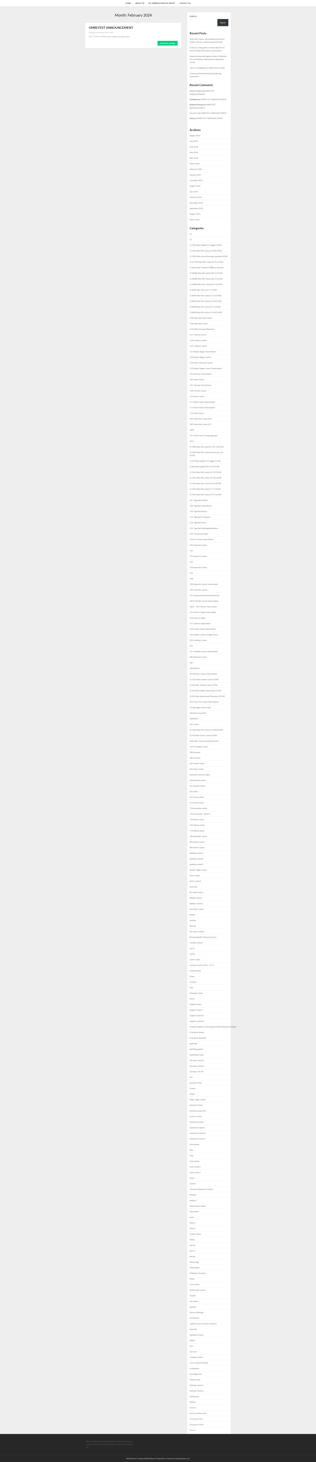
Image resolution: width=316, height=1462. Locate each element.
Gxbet (192, 1094)
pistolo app (194, 1262)
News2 (192, 1228)
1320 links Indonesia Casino (201, 363)
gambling (193, 1043)
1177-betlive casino (198, 335)
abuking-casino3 (196, 853)
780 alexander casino (198, 836)
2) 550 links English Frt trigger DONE (205, 461)
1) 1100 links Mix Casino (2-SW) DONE (206, 251)
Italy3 (192, 1178)
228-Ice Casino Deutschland (201, 539)
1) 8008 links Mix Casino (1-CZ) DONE (205, 295)
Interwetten (194, 1144)
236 (191, 573)
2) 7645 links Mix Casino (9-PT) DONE (205, 494)
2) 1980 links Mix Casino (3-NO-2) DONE (207, 447)
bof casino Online (197, 931)
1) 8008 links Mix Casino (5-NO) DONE (206, 312)
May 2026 (194, 152)
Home (128, 3)
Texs (191, 1346)
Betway (193, 926)
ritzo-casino (195, 1284)
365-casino (194, 724)
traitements (194, 1368)
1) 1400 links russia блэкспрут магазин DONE (208, 256)
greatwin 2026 (196, 1083)
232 (191, 550)
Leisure (193, 1183)
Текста (192, 1430)
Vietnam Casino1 (197, 1385)
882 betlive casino (197, 842)
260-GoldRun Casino (198, 640)
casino (192, 954)
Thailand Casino (196, 1357)
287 (191, 663)
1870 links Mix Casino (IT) (200, 424)
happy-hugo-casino (198, 1099)
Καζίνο (193, 1407)
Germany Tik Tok (196, 1071)
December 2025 (196, 180)
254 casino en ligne (197, 618)
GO (191, 1077)
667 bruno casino (197, 797)
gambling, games (196, 1049)
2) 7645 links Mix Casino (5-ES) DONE (205, 483)
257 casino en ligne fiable (200, 623)
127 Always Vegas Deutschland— (203, 351)
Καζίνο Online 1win (198, 1413)
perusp (192, 1256)
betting (193, 920)
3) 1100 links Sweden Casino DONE (204, 679)
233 (191, 562)
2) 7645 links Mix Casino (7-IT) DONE (205, 489)
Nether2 (193, 1200)
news (192, 1217)
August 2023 (195, 214)
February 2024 (196, 197)
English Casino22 (197, 1021)
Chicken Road (195, 971)
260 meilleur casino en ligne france (204, 635)
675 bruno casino (197, 803)
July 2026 (194, 141)
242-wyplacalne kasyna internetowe (204, 595)
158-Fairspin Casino (198, 391)
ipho (191, 1150)
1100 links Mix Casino (199, 323)
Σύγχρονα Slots (197, 1424)
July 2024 (194, 191)
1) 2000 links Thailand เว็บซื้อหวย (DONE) (207, 267)
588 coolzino (195, 752)
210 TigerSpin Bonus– (199, 511)
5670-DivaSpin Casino (199, 747)
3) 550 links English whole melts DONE (205, 690)
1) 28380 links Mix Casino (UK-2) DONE (206, 279)
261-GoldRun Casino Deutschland (204, 651)
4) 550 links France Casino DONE (203, 735)
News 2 (193, 1223)
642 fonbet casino (197, 763)
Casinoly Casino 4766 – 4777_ (202, 965)
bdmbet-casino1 (196, 903)
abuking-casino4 (196, 859)
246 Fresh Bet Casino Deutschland (204, 601)
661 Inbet (194, 791)
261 (191, 646)
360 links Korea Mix (198, 713)
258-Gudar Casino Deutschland (203, 629)
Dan (191, 987)
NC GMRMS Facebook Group (161, 3)
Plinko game (195, 1267)
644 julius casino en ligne (200, 775)
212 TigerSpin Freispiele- (200, 517)
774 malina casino (197, 831)
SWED (192, 1340)
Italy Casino (194, 1161)
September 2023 (196, 208)
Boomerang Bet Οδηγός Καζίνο (203, 937)
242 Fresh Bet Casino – (199, 590)
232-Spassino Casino (198, 556)
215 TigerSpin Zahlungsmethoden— (204, 528)
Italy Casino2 (195, 1172)
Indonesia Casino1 (197, 1127)
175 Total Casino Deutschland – (203, 407)
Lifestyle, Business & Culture (201, 1189)
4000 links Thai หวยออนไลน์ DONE (204, 741)
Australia (193, 887)
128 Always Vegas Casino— (201, 357)
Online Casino (195, 1234)
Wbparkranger (196, 91)
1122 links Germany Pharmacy (202, 329)
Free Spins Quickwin (198, 1038)
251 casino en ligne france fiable (203, 612)
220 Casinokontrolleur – (200, 534)
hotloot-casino (196, 1116)
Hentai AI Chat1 (196, 1105)
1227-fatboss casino (198, 346)
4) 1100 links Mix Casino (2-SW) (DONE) (206, 730)
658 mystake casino (198, 780)
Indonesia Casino (197, 1122)
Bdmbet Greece (196, 898)
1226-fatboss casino (198, 340)
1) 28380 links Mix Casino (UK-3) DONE (206, 284)
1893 (192, 430)
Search (193, 16)
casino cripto (195, 959)
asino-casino (195, 875)
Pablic (192, 1239)
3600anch (194, 718)
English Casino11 (197, 1015)
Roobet (193, 1295)
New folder (194, 1211)
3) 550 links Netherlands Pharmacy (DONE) (207, 696)
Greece (193, 1088)
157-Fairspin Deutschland (200, 385)
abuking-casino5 (196, 864)
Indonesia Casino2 (197, 1139)
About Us (139, 3)
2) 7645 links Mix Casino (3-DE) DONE (206, 478)
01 (191, 234)
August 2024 (195, 186)
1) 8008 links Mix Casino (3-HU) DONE (206, 301)
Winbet (193, 1402)
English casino (195, 1004)
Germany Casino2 (197, 1066)
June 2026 (194, 147)
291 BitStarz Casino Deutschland (203, 674)
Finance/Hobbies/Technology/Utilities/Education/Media (213, 1027)
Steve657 (194, 113)
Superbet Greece (196, 1335)
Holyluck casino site (198, 1111)
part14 (192, 1245)
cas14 (192, 948)
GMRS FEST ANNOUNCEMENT (111, 27)
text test (193, 1352)
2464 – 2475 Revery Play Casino (203, 607)
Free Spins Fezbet (197, 1032)
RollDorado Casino (197, 1290)
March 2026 (195, 163)
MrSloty (193, 1195)
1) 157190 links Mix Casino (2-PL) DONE (206, 262)
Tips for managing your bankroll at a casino (207, 68)
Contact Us (185, 3)
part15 (192, 1251)
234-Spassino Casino (198, 567)
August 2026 (195, 135)
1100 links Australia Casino (201, 318)
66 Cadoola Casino (197, 786)
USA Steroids (195, 1380)
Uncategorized (196, 1374)
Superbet (193, 1329)
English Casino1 (196, 1010)
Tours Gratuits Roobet (199, 1363)
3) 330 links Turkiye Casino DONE (203, 685)
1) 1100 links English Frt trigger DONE (206, 245)
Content (193, 982)
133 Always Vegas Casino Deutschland (205, 368)
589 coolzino (195, 758)
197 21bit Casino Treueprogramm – (204, 435)
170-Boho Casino (197, 396)
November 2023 (196, 203)
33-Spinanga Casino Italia (200, 707)
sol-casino (194, 1301)
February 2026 (196, 169)
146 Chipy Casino (197, 379)
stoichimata (194, 1318)
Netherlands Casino (198, 1206)
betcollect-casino (197, 909)
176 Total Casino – (197, 413)
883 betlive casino (197, 847)
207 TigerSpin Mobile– (199, 500)
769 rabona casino (197, 825)
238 (191, 578)
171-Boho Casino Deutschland (202, 402)
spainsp (193, 1307)
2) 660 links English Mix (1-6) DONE (204, 466)
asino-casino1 (195, 881)
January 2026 (195, 175)
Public (192, 1279)
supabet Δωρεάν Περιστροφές (203, 1324)
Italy (191, 1155)
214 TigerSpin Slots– (198, 522)
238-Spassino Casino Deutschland (204, 584)
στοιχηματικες (196, 1419)
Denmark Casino (196, 993)
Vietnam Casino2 (197, 1391)
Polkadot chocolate (198, 1273)
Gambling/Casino (197, 1055)
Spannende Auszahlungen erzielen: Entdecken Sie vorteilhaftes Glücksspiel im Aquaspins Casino (208, 59)
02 (191, 239)
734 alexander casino (198, 808)
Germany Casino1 (197, 1060)
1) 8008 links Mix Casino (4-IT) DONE (205, 307)
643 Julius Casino (197, 769)
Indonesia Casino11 (198, 1133)
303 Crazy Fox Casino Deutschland (204, 702)
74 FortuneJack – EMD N (200, 814)
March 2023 (195, 220)
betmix (192, 915)
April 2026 (194, 158)
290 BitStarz (195, 668)
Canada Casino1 (196, 943)
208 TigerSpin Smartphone (201, 506)
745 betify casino (197, 819)
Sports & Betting (196, 1312)
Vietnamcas (194, 1396)
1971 (192, 441)
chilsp (192, 976)
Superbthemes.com (182, 1458)
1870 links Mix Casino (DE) (201, 419)
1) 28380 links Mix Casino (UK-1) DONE (206, 273)
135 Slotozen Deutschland (200, 374)
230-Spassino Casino (198, 545)
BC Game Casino (196, 892)
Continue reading (167, 43)
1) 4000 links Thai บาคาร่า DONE (203, 290)
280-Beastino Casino (198, 657)
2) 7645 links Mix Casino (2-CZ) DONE (205, 472)
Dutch (192, 999)
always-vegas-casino (198, 870)
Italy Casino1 (195, 1167)
